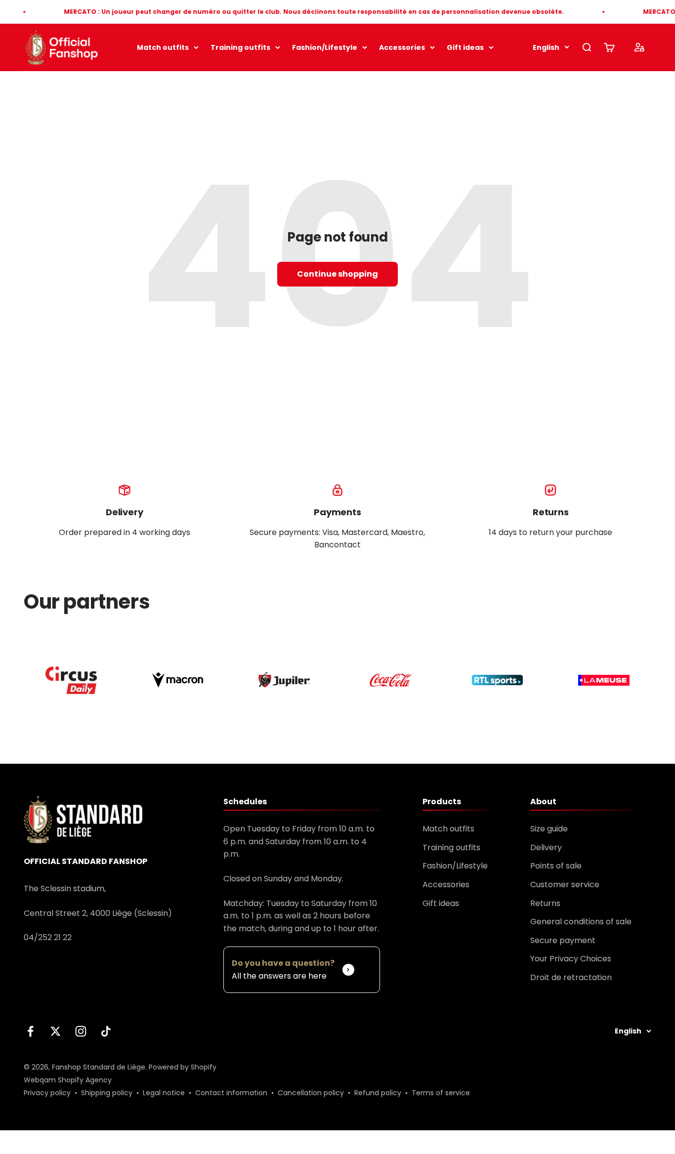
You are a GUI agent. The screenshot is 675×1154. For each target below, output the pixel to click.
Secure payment (562, 940)
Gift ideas (465, 47)
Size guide (549, 828)
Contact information (231, 1093)
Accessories (402, 47)
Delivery (546, 847)
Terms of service (441, 1093)
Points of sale (556, 865)
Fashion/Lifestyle (324, 47)
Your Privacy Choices (570, 958)
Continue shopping (337, 274)
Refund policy (377, 1093)
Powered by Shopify (182, 1067)
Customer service (564, 884)
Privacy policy (47, 1093)
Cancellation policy (311, 1093)
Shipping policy (106, 1093)
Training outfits (240, 47)
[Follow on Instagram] (80, 1031)
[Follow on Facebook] (30, 1031)
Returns (545, 903)
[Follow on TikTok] (106, 1031)
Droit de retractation (571, 977)
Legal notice (164, 1093)
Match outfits (163, 47)
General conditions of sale (581, 921)
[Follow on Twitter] (55, 1031)
